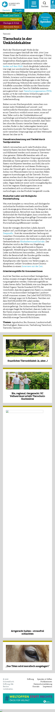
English (18, 10)
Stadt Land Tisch (11, 16)
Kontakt (36, 687)
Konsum (31, 322)
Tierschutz (46, 325)
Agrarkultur (17, 322)
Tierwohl (14, 19)
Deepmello (8, 233)
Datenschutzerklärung (43, 684)
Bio (25, 322)
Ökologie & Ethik (11, 23)
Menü (34, 6)
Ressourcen (23, 325)
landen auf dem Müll (12, 66)
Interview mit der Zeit (32, 266)
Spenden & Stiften (44, 679)
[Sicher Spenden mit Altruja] (1, 711)
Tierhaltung (35, 325)
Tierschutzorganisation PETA (38, 91)
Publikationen (46, 682)
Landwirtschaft (43, 322)
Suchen (44, 6)
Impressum (47, 687)
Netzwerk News (11, 27)
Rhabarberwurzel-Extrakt (32, 242)
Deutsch (6, 10)
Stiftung (30, 679)
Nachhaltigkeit (10, 325)
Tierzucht (17, 328)
